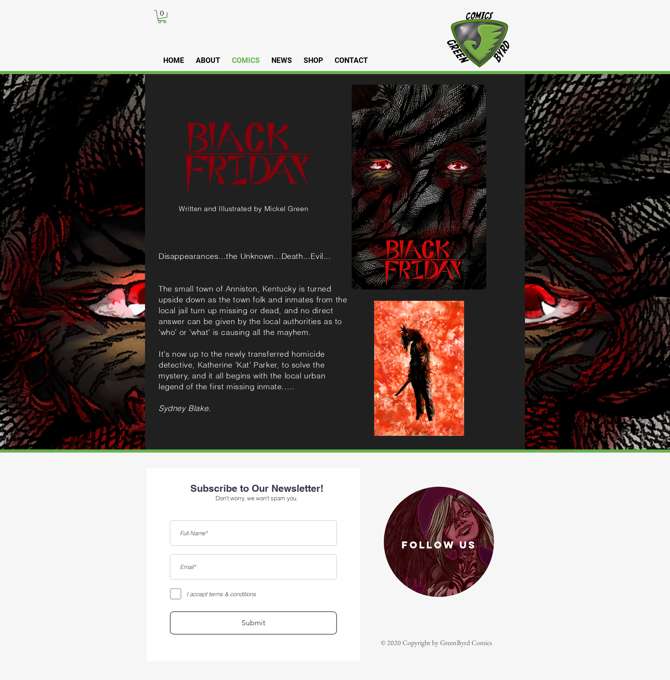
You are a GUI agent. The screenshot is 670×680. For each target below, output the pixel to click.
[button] (162, 16)
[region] (439, 542)
